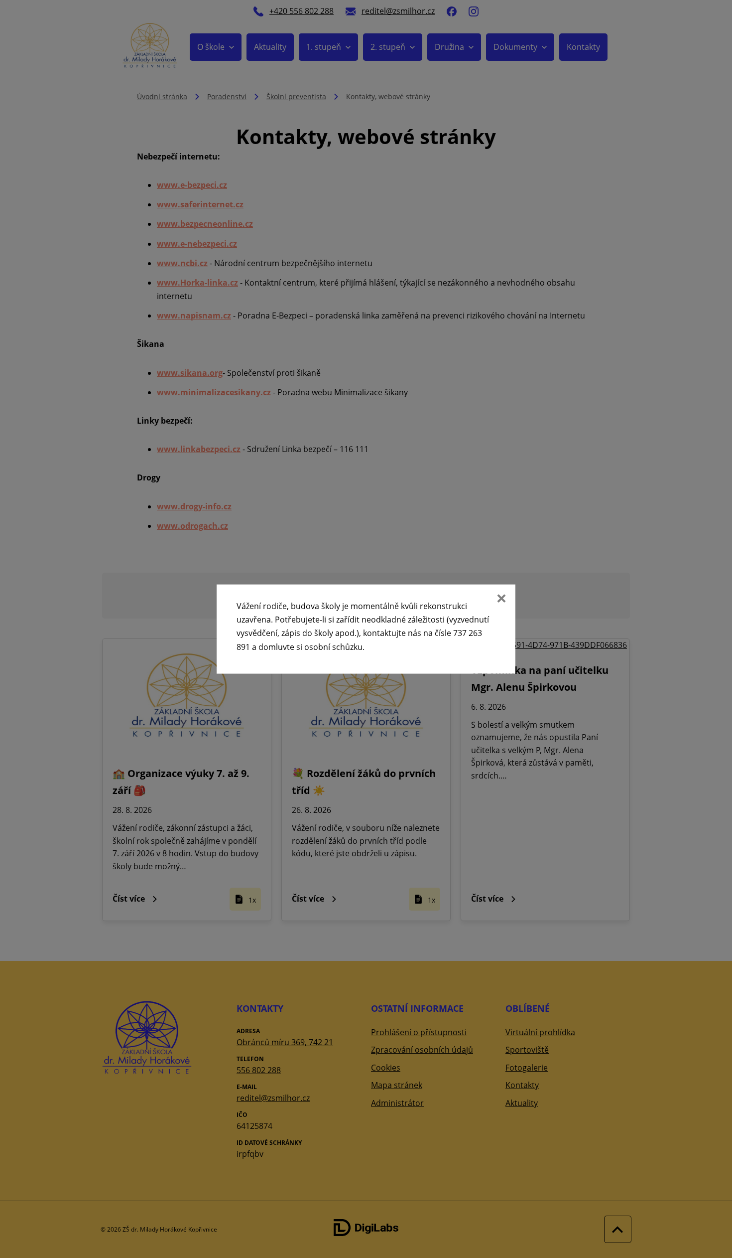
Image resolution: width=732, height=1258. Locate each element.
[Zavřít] (500, 600)
